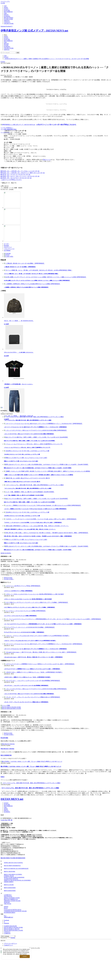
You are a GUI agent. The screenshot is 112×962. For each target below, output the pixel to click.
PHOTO (6, 14)
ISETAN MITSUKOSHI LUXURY (13, 930)
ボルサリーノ (8, 247)
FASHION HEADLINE (10, 926)
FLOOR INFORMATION (17, 858)
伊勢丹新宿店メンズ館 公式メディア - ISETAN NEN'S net (34, 30)
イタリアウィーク (9, 248)
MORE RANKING (6, 553)
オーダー (6, 244)
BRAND (6, 43)
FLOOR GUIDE (8, 19)
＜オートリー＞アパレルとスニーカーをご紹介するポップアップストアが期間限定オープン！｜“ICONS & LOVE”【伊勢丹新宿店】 (35, 648)
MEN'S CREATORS (9, 871)
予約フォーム (47, 159)
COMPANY (7, 933)
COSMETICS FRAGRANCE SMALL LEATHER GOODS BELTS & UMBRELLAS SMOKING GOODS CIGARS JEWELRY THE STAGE (12, 899)
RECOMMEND (8, 11)
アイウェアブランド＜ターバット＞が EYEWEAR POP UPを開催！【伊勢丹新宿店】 (24, 632)
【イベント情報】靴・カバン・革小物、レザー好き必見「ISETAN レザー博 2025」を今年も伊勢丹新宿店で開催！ (31, 273)
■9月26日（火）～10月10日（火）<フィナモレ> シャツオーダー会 (20, 171)
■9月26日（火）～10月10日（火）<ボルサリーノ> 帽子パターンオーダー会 (23, 172)
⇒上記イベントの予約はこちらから (11, 179)
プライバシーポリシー (10, 943)
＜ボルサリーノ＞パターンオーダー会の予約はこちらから (56, 124)
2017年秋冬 (7, 250)
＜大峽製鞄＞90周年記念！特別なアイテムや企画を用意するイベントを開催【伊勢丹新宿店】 (26, 287)
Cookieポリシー (8, 945)
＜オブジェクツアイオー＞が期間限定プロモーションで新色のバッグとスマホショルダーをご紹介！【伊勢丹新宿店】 (32, 668)
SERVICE (6, 20)
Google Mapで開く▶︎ (6, 820)
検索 (18, 52)
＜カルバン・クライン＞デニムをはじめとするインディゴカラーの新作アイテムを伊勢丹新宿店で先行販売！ (30, 640)
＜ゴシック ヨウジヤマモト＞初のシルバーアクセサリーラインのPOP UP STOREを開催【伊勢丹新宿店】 (29, 693)
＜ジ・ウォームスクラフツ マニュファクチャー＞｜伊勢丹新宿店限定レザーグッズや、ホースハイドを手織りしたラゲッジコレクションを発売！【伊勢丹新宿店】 (43, 624)
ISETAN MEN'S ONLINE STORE (13, 927)
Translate (12, 937)
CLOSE (3, 3)
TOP (5, 6)
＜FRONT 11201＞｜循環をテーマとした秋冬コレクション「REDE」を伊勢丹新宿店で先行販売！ (27, 677)
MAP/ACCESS (8, 577)
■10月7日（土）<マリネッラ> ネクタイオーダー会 (15, 174)
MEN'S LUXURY (9, 884)
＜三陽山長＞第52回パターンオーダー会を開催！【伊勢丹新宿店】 (20, 266)
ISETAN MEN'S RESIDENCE (12, 865)
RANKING (7, 16)
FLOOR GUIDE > (9, 579)
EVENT (6, 8)
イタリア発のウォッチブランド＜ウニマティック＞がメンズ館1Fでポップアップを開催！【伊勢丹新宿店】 (29, 607)
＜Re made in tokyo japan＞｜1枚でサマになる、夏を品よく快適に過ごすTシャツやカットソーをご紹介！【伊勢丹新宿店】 (33, 657)
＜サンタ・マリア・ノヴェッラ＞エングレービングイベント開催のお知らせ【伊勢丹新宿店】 (26, 702)
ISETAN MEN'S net (12, 798)
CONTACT (7, 22)
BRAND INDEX (8, 17)
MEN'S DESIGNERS (10, 887)
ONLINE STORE (9, 23)
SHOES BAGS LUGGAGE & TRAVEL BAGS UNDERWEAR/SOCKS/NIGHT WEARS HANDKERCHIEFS (15, 909)
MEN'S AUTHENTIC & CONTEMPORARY (16, 868)
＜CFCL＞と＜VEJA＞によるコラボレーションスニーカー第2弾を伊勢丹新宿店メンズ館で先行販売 (28, 599)
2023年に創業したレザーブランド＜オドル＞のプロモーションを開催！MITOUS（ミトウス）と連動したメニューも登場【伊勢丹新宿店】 (37, 280)
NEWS (6, 7)
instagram (6, 923)
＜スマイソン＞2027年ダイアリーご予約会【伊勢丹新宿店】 (18, 590)
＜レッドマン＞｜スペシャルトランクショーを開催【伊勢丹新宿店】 (20, 615)
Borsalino (6, 245)
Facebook (6, 920)
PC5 (5, 915)
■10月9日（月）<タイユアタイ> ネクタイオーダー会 (16, 178)
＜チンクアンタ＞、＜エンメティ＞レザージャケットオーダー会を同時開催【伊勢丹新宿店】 (26, 685)
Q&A (5, 13)
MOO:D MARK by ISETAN (11, 929)
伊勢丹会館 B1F (8, 917)
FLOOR (6, 45)
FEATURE (7, 10)
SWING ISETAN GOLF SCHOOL (13, 862)
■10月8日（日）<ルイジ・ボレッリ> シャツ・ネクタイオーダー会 (20, 176)
